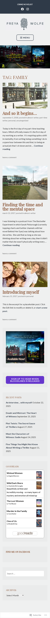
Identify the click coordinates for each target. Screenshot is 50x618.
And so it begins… (20, 113)
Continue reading (11, 245)
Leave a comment (10, 157)
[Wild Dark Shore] (39, 488)
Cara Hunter (12, 514)
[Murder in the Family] (39, 516)
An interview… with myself (19, 402)
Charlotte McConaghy (15, 486)
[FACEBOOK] (22, 9)
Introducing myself (21, 292)
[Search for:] (25, 573)
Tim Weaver (12, 504)
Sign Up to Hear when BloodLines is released (25, 380)
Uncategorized (22, 120)
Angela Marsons (13, 476)
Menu (26, 37)
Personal (11, 120)
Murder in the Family (17, 511)
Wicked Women (15, 473)
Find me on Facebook (18, 551)
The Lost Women (15, 501)
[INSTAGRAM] (27, 9)
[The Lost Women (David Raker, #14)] (39, 506)
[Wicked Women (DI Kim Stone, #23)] (39, 478)
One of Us (12, 521)
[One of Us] (39, 526)
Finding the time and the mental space (23, 207)
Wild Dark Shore (15, 483)
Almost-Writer (33, 117)
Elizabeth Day (12, 524)
